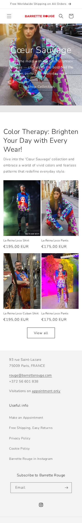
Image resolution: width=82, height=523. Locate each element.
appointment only (46, 391)
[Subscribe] (67, 487)
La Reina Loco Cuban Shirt (21, 313)
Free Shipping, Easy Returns (31, 428)
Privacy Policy (19, 438)
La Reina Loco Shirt (16, 240)
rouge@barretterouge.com (30, 375)
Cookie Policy (19, 448)
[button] (9, 16)
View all (41, 333)
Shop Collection (41, 86)
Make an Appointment (26, 417)
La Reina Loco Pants (54, 240)
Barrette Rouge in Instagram (31, 459)
